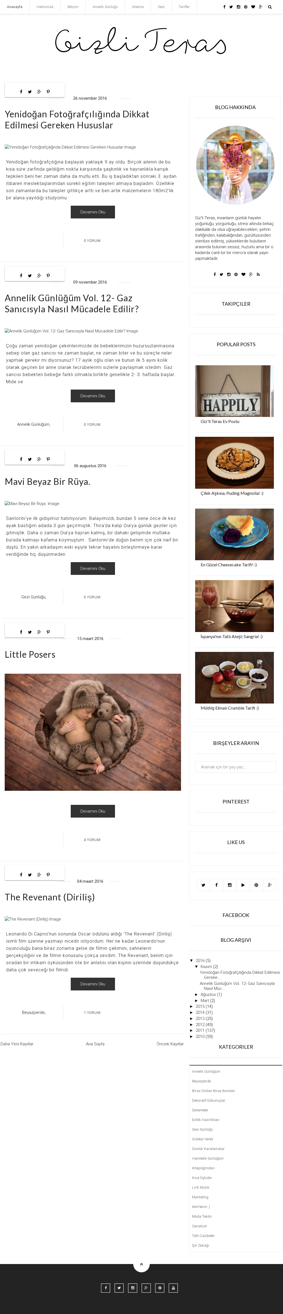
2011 (201, 1030)
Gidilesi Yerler (202, 1139)
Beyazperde (201, 1081)
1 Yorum (92, 1013)
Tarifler (184, 7)
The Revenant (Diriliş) (50, 897)
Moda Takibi (202, 1216)
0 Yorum (92, 241)
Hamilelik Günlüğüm (208, 1158)
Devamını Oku (92, 212)
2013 (201, 1018)
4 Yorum (92, 840)
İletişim (72, 7)
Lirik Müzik (200, 1187)
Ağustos (209, 994)
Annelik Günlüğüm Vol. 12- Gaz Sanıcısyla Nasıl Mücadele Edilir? (72, 303)
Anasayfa (14, 7)
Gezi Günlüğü (202, 1129)
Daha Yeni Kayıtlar (17, 1043)
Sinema (138, 7)
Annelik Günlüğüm (206, 1071)
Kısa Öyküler (202, 1178)
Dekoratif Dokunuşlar (209, 1100)
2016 (201, 960)
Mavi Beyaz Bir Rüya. (47, 481)
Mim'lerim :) (201, 1207)
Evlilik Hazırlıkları (205, 1120)
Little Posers (30, 654)
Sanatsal (199, 1226)
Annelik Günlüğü (105, 7)
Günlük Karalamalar (208, 1149)
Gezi (161, 7)
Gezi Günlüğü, (33, 596)
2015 (201, 1006)
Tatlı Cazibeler (203, 1236)
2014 (201, 1012)
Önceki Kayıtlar (170, 1043)
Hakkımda (44, 7)
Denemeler (200, 1110)
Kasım (207, 966)
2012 (201, 1024)
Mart (205, 1000)
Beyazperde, (34, 1012)
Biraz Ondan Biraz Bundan (213, 1091)
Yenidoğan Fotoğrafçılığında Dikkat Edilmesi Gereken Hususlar (77, 119)
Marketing (200, 1197)
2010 (201, 1036)
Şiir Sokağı (200, 1245)
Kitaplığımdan (203, 1168)
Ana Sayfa (95, 1043)
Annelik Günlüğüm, (33, 424)
